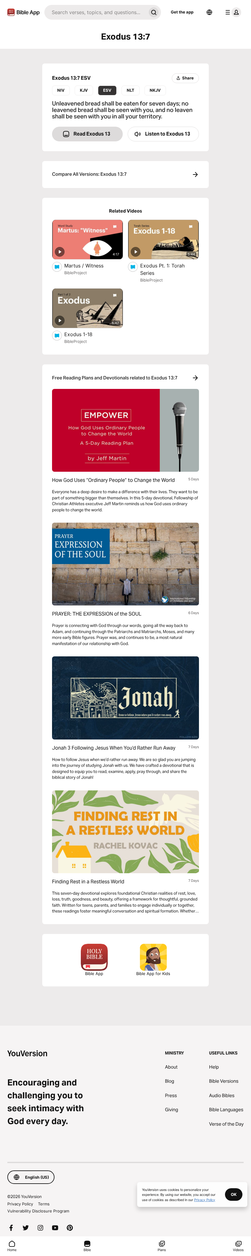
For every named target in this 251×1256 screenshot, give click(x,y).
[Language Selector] (209, 12)
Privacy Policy (20, 1203)
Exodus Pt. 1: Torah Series (162, 269)
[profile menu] (232, 12)
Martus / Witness (89, 265)
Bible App (94, 973)
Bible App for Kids (153, 973)
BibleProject (75, 272)
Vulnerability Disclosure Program (38, 1210)
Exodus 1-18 (84, 334)
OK (234, 1194)
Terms (44, 1203)
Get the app (182, 12)
